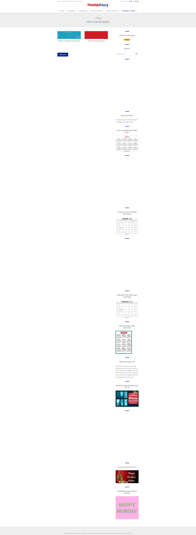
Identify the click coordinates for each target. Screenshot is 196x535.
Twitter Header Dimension (69, 41)
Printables (83, 11)
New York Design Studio (113, 533)
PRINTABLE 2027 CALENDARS (69, 1)
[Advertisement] (127, 85)
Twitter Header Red (96, 41)
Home (62, 11)
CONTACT (79, 1)
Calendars (71, 11)
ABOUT (59, 1)
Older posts (62, 54)
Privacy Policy (127, 533)
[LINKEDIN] (138, 1)
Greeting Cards (96, 11)
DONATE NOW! (124, 1)
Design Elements (112, 11)
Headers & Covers (128, 11)
